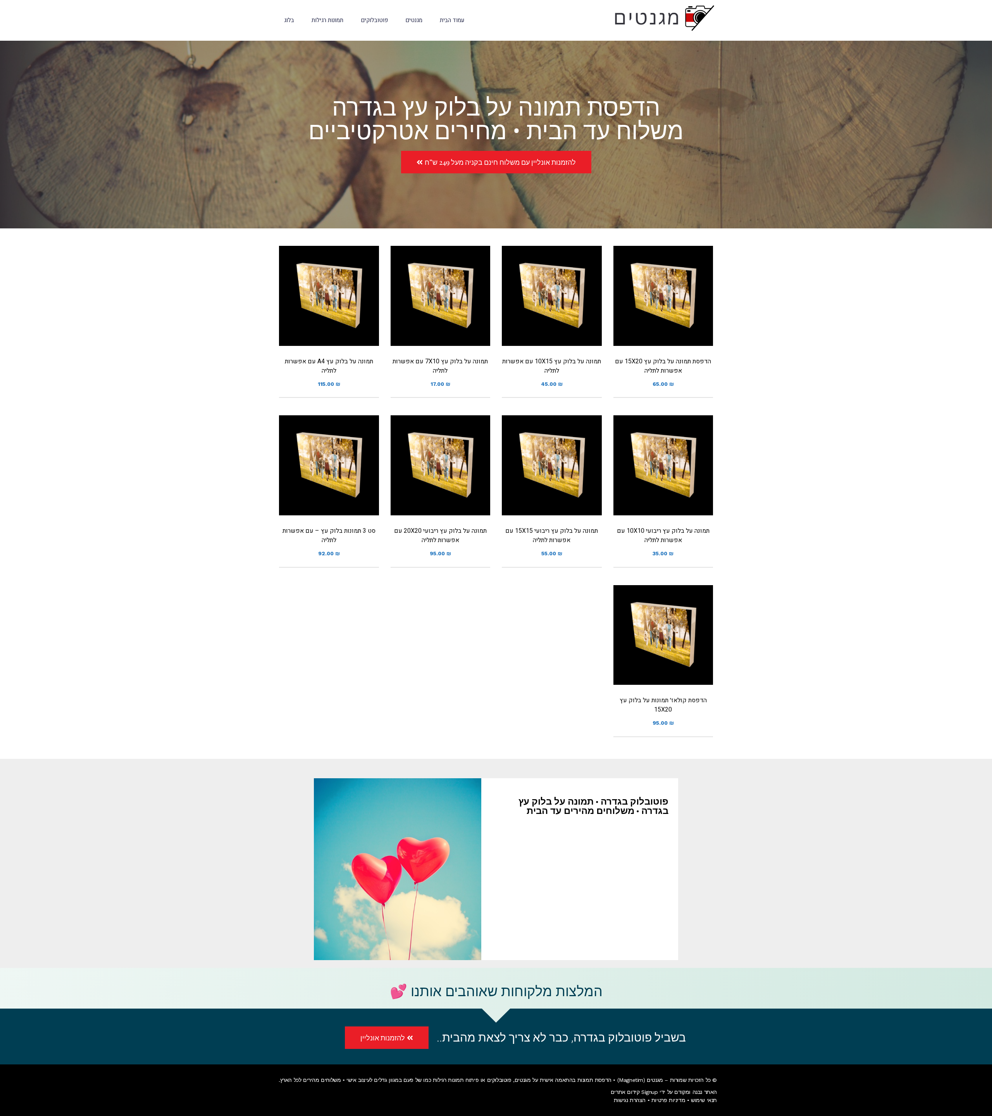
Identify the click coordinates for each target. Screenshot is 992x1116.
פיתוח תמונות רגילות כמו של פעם (441, 1080)
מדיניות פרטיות (668, 1100)
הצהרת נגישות (630, 1100)
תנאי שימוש (704, 1100)
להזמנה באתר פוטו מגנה (663, 305)
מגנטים (523, 1080)
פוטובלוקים (499, 1080)
